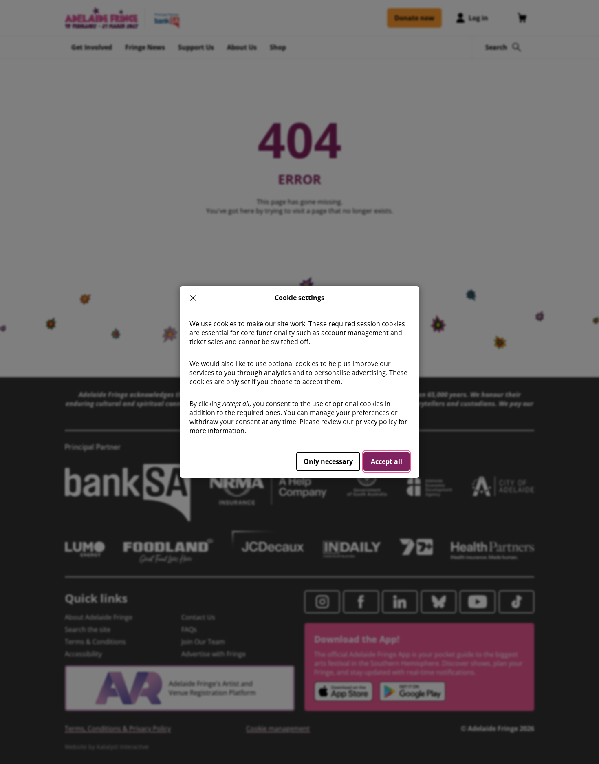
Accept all (386, 461)
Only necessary (328, 461)
